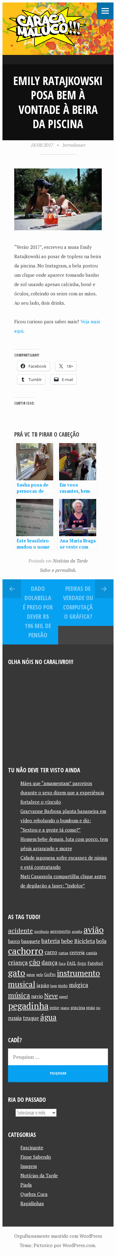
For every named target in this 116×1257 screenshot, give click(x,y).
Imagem (28, 1166)
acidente (20, 930)
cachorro (25, 951)
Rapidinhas (32, 1203)
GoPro (50, 974)
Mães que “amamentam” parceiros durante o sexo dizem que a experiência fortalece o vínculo (62, 792)
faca (62, 963)
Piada (26, 1185)
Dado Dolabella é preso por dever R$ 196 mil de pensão (38, 611)
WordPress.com (78, 1245)
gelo (39, 974)
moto (63, 985)
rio (98, 1007)
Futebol (95, 963)
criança (18, 962)
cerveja (77, 952)
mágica (78, 985)
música (19, 995)
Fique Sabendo (35, 1157)
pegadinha (28, 1006)
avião (94, 929)
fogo (81, 963)
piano (65, 1007)
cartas (63, 952)
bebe (67, 941)
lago (53, 985)
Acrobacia (41, 931)
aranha (77, 931)
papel (63, 996)
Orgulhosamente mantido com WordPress (58, 1236)
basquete (30, 941)
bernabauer (74, 145)
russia (15, 1018)
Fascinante (31, 1147)
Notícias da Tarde (70, 561)
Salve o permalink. (58, 570)
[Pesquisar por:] (58, 1057)
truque (31, 1018)
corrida (91, 952)
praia (90, 1007)
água (48, 1017)
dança (49, 962)
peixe (54, 1007)
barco (14, 941)
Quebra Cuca (34, 1194)
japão (43, 985)
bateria (50, 941)
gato (16, 972)
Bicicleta (84, 941)
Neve (51, 995)
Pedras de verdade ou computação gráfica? (78, 602)
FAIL (71, 963)
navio (37, 996)
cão (34, 962)
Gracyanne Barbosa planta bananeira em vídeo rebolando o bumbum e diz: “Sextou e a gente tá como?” (63, 820)
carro (51, 952)
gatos (30, 974)
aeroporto (60, 931)
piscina (78, 1007)
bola (101, 941)
